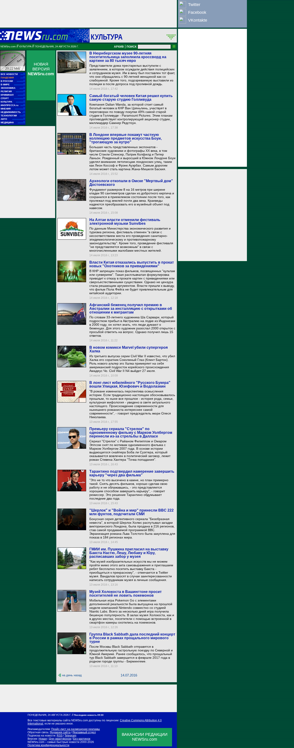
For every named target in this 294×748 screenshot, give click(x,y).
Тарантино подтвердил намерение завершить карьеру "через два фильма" (131, 473)
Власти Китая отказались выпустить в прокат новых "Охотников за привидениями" (131, 264)
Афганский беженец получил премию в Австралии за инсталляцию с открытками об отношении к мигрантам (130, 308)
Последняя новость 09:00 (89, 715)
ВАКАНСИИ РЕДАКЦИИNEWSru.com (144, 737)
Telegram (70, 735)
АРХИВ (119, 46)
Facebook (197, 12)
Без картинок (81, 738)
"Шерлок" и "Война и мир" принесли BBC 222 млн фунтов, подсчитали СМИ (131, 512)
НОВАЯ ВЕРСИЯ (41, 69)
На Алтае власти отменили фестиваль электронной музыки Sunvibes (124, 221)
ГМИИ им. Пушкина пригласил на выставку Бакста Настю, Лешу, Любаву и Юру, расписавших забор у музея (128, 552)
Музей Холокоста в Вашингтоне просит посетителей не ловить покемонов (125, 593)
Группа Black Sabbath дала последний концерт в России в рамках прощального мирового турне (132, 638)
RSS (59, 735)
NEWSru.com (8, 46)
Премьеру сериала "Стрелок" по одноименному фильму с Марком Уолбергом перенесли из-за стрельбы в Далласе (130, 432)
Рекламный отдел (84, 732)
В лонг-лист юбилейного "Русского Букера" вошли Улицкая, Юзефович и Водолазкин (129, 384)
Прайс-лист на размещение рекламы (75, 729)
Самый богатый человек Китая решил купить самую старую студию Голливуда (131, 97)
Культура (107, 36)
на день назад (72, 675)
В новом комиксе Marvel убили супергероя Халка (128, 349)
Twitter (194, 4)
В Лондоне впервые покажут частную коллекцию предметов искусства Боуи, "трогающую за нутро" (125, 138)
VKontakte (197, 20)
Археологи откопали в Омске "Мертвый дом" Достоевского (131, 183)
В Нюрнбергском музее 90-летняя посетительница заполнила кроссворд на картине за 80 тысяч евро (127, 57)
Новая (43, 738)
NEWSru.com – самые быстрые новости (53, 742)
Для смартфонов (60, 738)
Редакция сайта (60, 732)
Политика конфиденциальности (48, 745)
